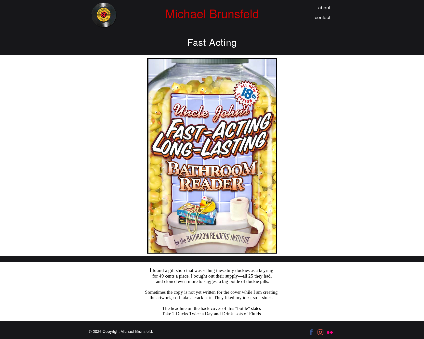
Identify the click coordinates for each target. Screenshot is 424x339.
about (324, 7)
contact (322, 17)
